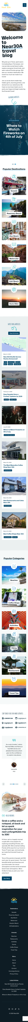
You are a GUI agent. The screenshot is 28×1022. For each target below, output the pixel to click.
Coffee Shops (7, 470)
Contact (14, 968)
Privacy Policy (14, 974)
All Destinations (14, 926)
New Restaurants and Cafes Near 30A (13, 501)
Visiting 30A (17, 364)
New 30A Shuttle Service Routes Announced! (12, 358)
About (14, 963)
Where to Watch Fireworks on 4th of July (14, 131)
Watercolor (14, 920)
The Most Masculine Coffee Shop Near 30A (13, 466)
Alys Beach (14, 918)
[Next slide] (24, 784)
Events (14, 944)
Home (14, 960)
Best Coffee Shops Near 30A (13, 534)
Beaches (14, 936)
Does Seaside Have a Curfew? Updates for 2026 (12, 395)
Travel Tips (13, 399)
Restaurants (7, 505)
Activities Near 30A (14, 120)
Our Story (7, 878)
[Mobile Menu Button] (24, 5)
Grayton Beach (14, 923)
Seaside (10, 364)
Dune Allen (11, 362)
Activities (14, 942)
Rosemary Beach (14, 915)
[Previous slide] (3, 784)
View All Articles (14, 333)
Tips (5, 362)
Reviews (15, 537)
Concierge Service (14, 971)
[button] (15, 164)
